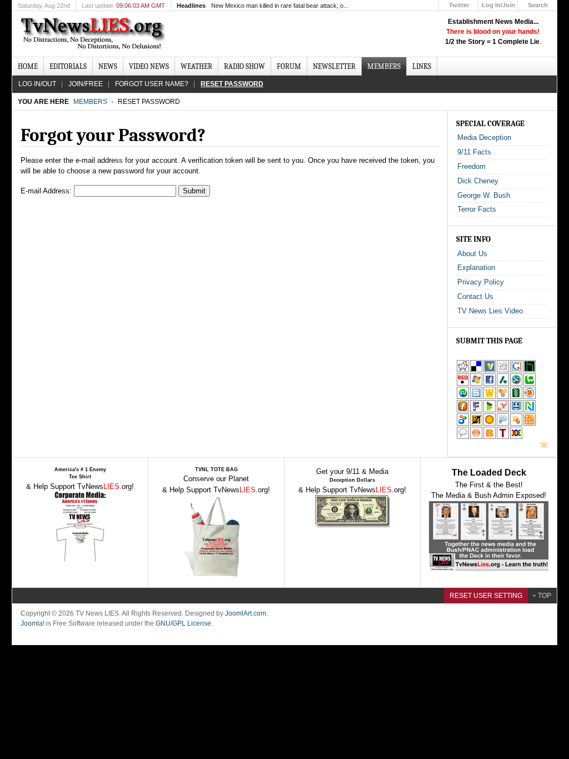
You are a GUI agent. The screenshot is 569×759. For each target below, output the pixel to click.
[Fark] (476, 410)
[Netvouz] (529, 410)
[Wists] (489, 397)
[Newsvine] (516, 397)
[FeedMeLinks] (476, 437)
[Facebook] (489, 383)
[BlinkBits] (489, 437)
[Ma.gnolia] (489, 424)
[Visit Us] (544, 446)
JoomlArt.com (245, 613)
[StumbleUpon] (463, 397)
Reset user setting (486, 596)
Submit (194, 191)
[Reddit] (463, 370)
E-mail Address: (46, 191)
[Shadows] (463, 424)
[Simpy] (503, 397)
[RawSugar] (476, 424)
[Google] (516, 370)
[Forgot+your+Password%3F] (503, 410)
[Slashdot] (503, 383)
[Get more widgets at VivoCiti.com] (489, 370)
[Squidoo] (516, 424)
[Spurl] (476, 397)
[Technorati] (529, 383)
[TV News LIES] (94, 34)
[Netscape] (516, 383)
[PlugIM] (503, 424)
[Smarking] (516, 410)
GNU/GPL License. (184, 623)
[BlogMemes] (463, 437)
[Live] (476, 383)
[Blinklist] (529, 397)
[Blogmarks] (489, 410)
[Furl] (463, 410)
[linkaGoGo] (516, 437)
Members (90, 102)
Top (544, 596)
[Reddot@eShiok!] (463, 383)
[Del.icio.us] (476, 370)
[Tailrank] (503, 437)
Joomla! (32, 623)
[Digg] (503, 370)
